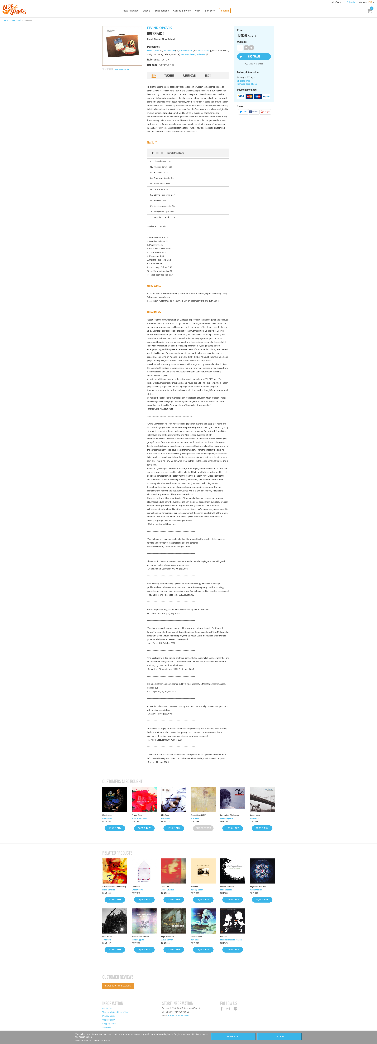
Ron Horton (254, 818)
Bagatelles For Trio (258, 886)
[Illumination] (114, 799)
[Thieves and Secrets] (144, 921)
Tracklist (169, 75)
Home (5, 20)
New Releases (131, 10)
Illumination (107, 815)
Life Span (165, 815)
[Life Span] (173, 799)
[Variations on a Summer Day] (114, 871)
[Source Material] (232, 871)
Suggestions (162, 10)
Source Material (227, 886)
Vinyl (197, 10)
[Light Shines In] (173, 921)
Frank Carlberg (108, 890)
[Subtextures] (262, 799)
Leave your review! (122, 69)
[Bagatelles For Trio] (262, 871)
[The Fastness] (203, 921)
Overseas (136, 886)
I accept (279, 1036)
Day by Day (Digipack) (229, 815)
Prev (157, 153)
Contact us (107, 1008)
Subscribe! (351, 2)
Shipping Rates (109, 1023)
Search (225, 10)
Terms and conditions (247, 84)
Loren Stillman (185, 50)
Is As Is (223, 936)
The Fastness (196, 936)
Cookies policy (108, 1020)
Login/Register (337, 2)
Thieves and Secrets (140, 936)
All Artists (106, 1027)
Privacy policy (108, 1016)
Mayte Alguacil (226, 818)
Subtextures (255, 815)
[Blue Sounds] (14, 9)
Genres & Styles (182, 10)
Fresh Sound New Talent (161, 39)
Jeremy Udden (197, 890)
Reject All (233, 1036)
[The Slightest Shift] (203, 799)
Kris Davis (165, 818)
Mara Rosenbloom (139, 818)
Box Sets (210, 10)
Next (162, 153)
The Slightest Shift (198, 815)
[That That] (173, 871)
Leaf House (107, 936)
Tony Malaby (169, 50)
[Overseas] (144, 871)
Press (208, 75)
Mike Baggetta (226, 890)
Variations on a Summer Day (114, 886)
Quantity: (242, 42)
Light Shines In (167, 936)
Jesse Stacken (167, 890)
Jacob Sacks (203, 50)
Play (153, 153)
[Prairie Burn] (144, 799)
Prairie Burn (137, 815)
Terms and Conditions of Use (115, 1012)
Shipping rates (243, 81)
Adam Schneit (167, 940)
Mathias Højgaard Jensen (231, 940)
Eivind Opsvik (16, 20)
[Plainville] (203, 871)
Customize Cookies (101, 1040)
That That (165, 886)
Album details (189, 75)
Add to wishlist (256, 64)
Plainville (194, 886)
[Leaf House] (114, 921)
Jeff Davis (200, 54)
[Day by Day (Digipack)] (232, 799)
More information (83, 1040)
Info (154, 75)
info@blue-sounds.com (178, 1016)
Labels (146, 10)
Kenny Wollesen (188, 54)
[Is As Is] (232, 921)
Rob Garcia (107, 818)
